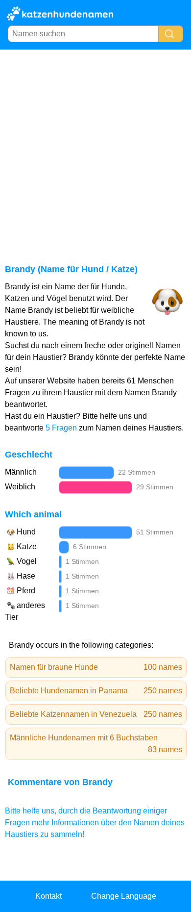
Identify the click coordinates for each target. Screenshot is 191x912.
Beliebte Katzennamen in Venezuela (96, 714)
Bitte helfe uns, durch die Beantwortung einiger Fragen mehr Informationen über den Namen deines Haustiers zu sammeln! (95, 822)
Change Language (123, 896)
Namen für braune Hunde (96, 667)
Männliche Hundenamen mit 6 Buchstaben (96, 744)
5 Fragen (61, 428)
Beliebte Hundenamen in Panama (96, 690)
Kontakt (48, 896)
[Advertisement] (95, 150)
